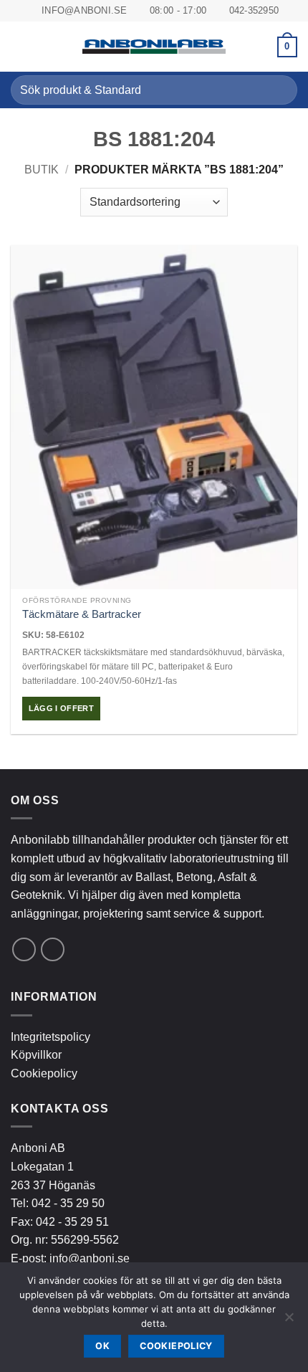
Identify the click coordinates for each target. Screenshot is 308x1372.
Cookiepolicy (44, 1073)
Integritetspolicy (50, 1037)
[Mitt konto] (260, 46)
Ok (102, 1345)
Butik (41, 169)
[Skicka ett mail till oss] (52, 949)
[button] (19, 47)
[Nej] (288, 1321)
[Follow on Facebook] (24, 949)
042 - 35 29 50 (68, 1203)
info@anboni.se (89, 1258)
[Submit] (280, 90)
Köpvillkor (36, 1055)
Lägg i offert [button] (61, 708)
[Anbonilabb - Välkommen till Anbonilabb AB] (154, 46)
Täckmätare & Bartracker (81, 614)
